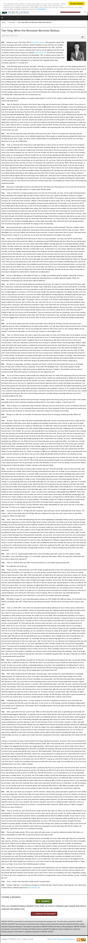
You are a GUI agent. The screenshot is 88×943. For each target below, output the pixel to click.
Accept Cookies (76, 3)
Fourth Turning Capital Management (63, 939)
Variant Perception (38, 42)
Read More (41, 9)
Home (3, 22)
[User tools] (83, 36)
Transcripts (11, 22)
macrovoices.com (40, 52)
